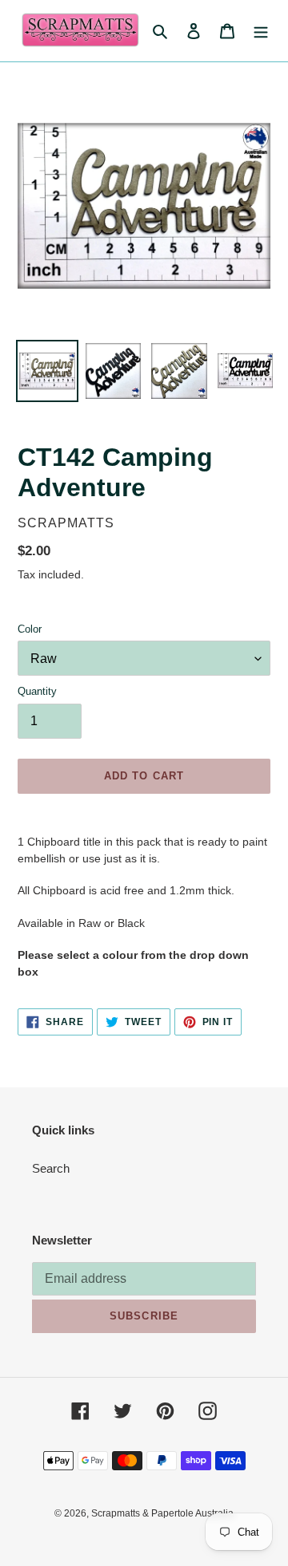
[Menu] (261, 31)
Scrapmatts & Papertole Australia (162, 1513)
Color (30, 629)
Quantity (37, 691)
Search (51, 1168)
